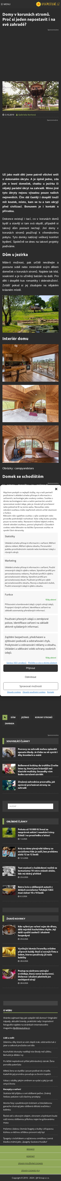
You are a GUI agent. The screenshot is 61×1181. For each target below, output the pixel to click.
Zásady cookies (14, 691)
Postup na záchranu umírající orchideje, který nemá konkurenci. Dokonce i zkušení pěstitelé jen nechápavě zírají (36, 975)
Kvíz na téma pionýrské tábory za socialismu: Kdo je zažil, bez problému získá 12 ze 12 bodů (38, 851)
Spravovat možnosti (31, 686)
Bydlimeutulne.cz (21, 1028)
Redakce (30, 1149)
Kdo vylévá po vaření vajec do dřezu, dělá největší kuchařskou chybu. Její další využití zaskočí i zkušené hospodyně (37, 931)
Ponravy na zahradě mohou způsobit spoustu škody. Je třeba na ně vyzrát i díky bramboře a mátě (38, 751)
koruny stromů (43, 717)
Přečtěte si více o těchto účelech (42, 662)
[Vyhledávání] (30, 806)
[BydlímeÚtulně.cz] (47, 4)
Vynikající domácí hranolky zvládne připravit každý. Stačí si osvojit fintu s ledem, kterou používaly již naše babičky (38, 953)
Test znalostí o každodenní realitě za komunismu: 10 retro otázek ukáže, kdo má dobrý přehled (37, 870)
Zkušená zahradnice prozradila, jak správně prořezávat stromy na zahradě (36, 784)
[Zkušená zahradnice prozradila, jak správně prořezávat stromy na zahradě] (8, 785)
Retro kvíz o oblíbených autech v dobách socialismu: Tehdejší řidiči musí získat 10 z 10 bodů (35, 889)
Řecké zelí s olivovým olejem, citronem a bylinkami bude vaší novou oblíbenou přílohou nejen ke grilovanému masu (30, 1119)
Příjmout (30, 668)
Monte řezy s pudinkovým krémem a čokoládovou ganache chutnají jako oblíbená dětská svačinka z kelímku (27, 1106)
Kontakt (50, 691)
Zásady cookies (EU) (30, 1170)
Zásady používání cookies (34, 691)
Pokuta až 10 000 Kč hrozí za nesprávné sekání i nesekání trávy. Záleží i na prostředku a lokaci (36, 832)
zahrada (9, 723)
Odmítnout (30, 677)
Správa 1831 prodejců (16, 662)
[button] (56, 489)
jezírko (25, 717)
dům (13, 717)
